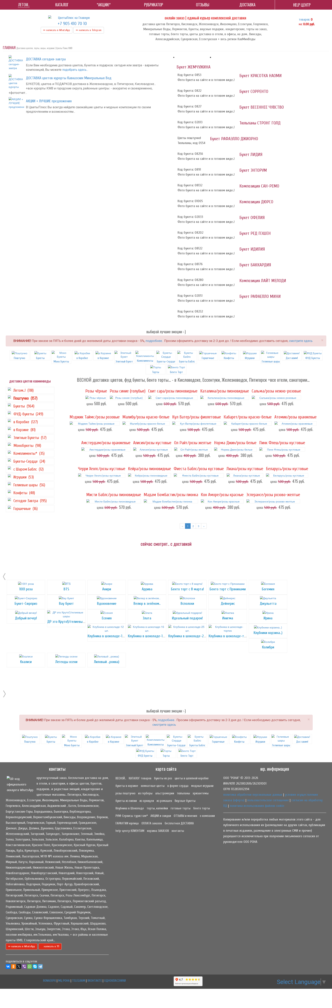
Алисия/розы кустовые (152, 442)
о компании (207, 816)
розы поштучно (125, 793)
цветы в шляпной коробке (192, 778)
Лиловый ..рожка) (106, 662)
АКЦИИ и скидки (160, 816)
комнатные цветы (153, 786)
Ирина (268, 618)
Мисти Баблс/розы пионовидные (113, 494)
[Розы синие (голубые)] (127, 398)
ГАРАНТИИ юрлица (127, 823)
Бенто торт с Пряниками (228, 589)
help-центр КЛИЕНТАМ (129, 831)
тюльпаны (183, 793)
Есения (107, 618)
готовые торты (181, 808)
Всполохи (187, 603)
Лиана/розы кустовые (245, 468)
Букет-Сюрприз (26, 603)
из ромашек (164, 801)
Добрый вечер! (26, 618)
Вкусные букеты (185, 801)
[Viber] (24, 966)
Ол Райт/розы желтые (192, 442)
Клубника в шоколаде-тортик (230, 636)
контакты (178, 831)
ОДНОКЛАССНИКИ (115, 980)
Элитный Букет (124, 361)
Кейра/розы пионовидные (149, 468)
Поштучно (19, 358)
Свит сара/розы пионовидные (173, 391)
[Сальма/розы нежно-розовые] (276, 398)
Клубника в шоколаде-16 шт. (149, 636)
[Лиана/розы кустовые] (245, 475)
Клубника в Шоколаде (129, 808)
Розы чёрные (96, 391)
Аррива (147, 589)
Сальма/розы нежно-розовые (276, 391)
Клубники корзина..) (268, 633)
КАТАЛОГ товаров (140, 778)
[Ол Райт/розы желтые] (192, 449)
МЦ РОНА (64, 980)
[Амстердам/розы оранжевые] (105, 449)
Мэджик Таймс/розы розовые (95, 417)
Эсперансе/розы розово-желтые (273, 494)
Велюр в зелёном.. (147, 603)
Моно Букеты (61, 361)
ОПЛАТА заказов (151, 823)
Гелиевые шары (271, 361)
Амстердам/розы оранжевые (105, 442)
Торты (166, 755)
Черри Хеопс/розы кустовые (101, 468)
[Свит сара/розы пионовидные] (172, 398)
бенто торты (201, 808)
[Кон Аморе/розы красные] (222, 501)
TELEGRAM (78, 980)
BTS (66, 589)
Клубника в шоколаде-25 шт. (189, 636)
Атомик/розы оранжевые (295, 417)
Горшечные (208, 358)
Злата (147, 618)
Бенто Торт (187, 755)
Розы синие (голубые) (127, 391)
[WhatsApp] (29, 966)
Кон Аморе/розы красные (222, 494)
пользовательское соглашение (268, 800)
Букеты (40, 358)
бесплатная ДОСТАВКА (179, 823)
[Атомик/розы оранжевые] (295, 423)
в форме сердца (177, 786)
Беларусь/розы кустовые (287, 468)
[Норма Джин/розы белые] (235, 449)
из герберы (145, 793)
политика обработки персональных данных (252, 795)
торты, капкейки (157, 808)
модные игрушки (202, 786)
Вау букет (66, 603)
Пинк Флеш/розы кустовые (282, 442)
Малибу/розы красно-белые (145, 417)
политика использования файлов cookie (257, 806)
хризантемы (201, 793)
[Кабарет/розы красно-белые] (247, 423)
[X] (19, 966)
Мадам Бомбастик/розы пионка (171, 494)
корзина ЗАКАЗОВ (158, 831)
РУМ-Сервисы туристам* (131, 816)
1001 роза (26, 589)
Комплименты (145, 360)
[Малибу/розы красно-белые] (146, 423)
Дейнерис (228, 603)
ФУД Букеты (312, 358)
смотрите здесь (301, 341)
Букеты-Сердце (166, 361)
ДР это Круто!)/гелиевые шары (70, 621)
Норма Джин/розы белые (235, 442)
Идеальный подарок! (187, 618)
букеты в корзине (126, 786)
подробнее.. (155, 341)
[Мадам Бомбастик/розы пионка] (171, 501)
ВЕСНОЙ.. (120, 778)
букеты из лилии (126, 801)
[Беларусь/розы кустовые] (287, 475)
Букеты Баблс (187, 361)
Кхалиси (26, 662)
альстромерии (164, 793)
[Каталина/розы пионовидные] (224, 398)
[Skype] (35, 966)
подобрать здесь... (75, 70)
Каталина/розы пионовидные (224, 391)
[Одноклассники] (13, 966)
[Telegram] (40, 966)
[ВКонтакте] (8, 966)
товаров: (304, 19)
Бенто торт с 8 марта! (187, 589)
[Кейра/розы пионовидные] (149, 475)
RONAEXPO (49, 980)
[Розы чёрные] (96, 398)
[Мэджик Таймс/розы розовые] (95, 423)
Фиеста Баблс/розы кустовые (199, 468)
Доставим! (292, 358)
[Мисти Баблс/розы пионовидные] (113, 501)
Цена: (89, 404)
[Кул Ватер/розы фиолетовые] (196, 423)
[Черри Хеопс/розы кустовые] (101, 475)
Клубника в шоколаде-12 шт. (109, 636)
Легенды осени (66, 662)
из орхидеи (146, 801)
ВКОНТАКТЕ (94, 980)
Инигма (227, 618)
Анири (106, 589)
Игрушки (250, 358)
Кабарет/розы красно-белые (248, 417)
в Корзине (103, 358)
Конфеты (229, 358)
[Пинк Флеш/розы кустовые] (282, 449)
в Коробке (82, 358)
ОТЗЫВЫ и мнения (185, 816)
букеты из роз (163, 778)
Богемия (268, 589)
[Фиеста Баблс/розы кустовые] (199, 475)
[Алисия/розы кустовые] (152, 449)
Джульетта (268, 603)
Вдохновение (106, 603)
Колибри (268, 647)
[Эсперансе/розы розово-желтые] (273, 501)
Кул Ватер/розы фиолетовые (196, 417)
